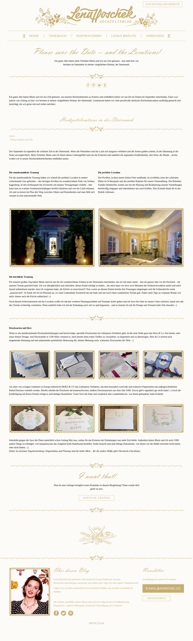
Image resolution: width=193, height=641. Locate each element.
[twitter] (63, 613)
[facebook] (56, 613)
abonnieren (156, 598)
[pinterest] (70, 613)
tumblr (105, 85)
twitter (99, 85)
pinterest (93, 85)
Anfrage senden (96, 498)
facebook (88, 85)
